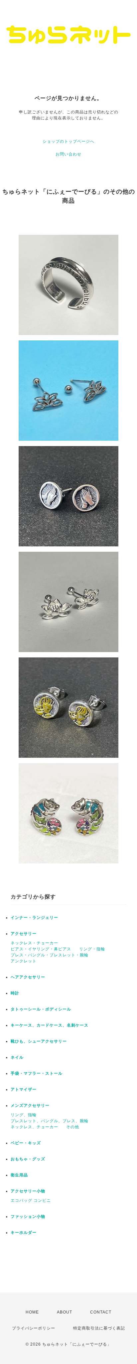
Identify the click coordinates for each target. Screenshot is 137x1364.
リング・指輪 (92, 949)
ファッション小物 (28, 1216)
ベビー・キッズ (26, 1143)
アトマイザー (24, 1089)
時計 (15, 993)
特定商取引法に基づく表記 (99, 1328)
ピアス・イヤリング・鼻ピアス (41, 949)
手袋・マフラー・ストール (37, 1073)
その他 (72, 1127)
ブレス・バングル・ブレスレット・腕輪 (49, 955)
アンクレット (24, 961)
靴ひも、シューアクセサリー (39, 1041)
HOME (32, 1312)
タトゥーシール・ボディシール (41, 1009)
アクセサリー (24, 933)
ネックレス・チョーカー (34, 943)
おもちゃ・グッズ (28, 1159)
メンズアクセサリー (30, 1105)
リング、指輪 (24, 1115)
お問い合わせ (68, 154)
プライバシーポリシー (33, 1328)
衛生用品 (19, 1175)
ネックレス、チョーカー (34, 1127)
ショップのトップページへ (68, 141)
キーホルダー (24, 1232)
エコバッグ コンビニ (31, 1200)
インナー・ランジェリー (34, 917)
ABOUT (64, 1312)
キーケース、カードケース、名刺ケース (49, 1025)
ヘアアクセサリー (28, 977)
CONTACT (100, 1312)
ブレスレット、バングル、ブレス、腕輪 (49, 1121)
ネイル (17, 1057)
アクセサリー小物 (28, 1191)
